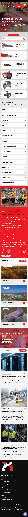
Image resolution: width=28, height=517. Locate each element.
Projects (3, 506)
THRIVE (17, 515)
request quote (19, 6)
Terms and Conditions (7, 509)
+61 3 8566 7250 (5, 501)
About (3, 504)
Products (17, 504)
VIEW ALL (23, 261)
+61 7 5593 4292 (5, 484)
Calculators (18, 506)
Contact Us (6, 342)
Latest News (4, 508)
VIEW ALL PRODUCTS (13, 35)
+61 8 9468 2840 (5, 493)
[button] (25, 514)
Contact (21, 1)
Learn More (6, 255)
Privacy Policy (18, 509)
